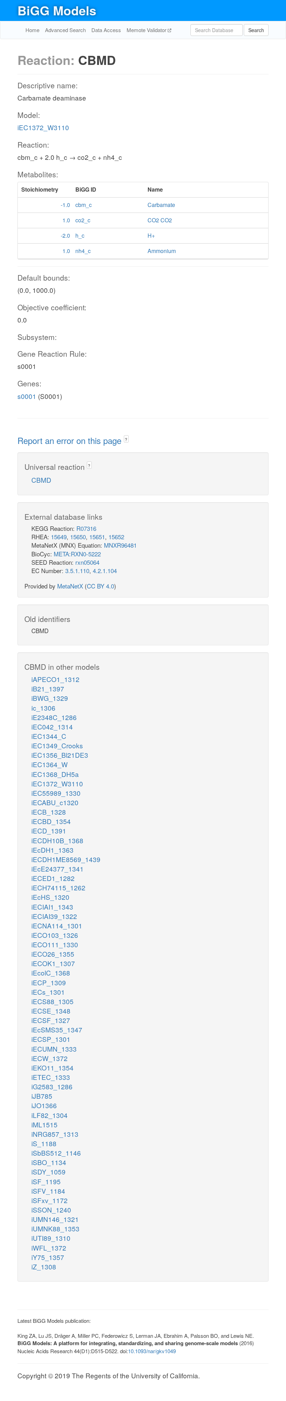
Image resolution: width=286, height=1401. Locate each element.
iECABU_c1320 (54, 802)
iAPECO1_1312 (55, 679)
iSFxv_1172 (49, 1200)
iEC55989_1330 (56, 793)
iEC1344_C (48, 736)
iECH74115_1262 (58, 887)
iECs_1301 (48, 991)
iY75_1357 (47, 1257)
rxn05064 (87, 562)
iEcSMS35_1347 (56, 1029)
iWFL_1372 (48, 1247)
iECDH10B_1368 (57, 840)
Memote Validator (147, 30)
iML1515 (44, 1124)
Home (32, 30)
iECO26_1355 (52, 953)
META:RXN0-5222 (77, 553)
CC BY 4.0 (100, 585)
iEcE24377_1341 (57, 868)
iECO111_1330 (54, 944)
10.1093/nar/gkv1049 (152, 1351)
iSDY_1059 (48, 1171)
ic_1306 (43, 707)
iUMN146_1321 (55, 1219)
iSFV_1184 (48, 1190)
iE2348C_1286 (54, 717)
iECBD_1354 (51, 821)
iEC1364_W (49, 764)
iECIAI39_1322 (54, 916)
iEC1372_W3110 (43, 127)
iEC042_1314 (52, 726)
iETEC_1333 (50, 1077)
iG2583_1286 (52, 1086)
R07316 (86, 528)
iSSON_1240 (51, 1209)
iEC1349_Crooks (57, 745)
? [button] (126, 439)
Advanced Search (65, 30)
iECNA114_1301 (56, 925)
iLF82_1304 (49, 1115)
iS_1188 (44, 1143)
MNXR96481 (120, 545)
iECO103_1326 (54, 935)
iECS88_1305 (52, 1001)
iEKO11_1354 (52, 1067)
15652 (116, 536)
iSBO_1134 (48, 1162)
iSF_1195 (46, 1181)
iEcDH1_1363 (52, 849)
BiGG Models (56, 10)
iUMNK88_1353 (55, 1228)
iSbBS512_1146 (56, 1152)
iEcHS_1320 (50, 897)
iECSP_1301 (50, 1039)
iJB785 (41, 1095)
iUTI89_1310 (50, 1238)
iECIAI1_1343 (52, 906)
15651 (97, 536)
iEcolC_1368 (50, 972)
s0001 (26, 396)
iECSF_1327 (50, 1020)
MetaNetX (70, 585)
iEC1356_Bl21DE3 (59, 754)
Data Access (106, 30)
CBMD (41, 479)
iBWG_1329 (49, 698)
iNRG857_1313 (54, 1134)
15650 (78, 536)
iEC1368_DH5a (55, 774)
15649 (59, 536)
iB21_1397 (47, 688)
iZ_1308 (43, 1266)
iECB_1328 (48, 811)
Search (256, 30)
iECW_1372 (49, 1058)
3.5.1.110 (77, 570)
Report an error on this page (70, 440)
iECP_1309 (48, 982)
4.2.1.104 (105, 570)
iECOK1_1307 (53, 963)
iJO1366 (44, 1105)
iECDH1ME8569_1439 (65, 859)
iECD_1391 (48, 830)
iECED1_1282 (53, 878)
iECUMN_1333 (54, 1048)
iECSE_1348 (50, 1010)
